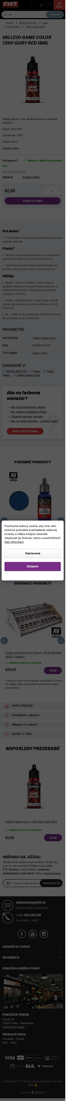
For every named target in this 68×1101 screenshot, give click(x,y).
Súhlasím (32, 566)
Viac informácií (14, 542)
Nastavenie (32, 553)
